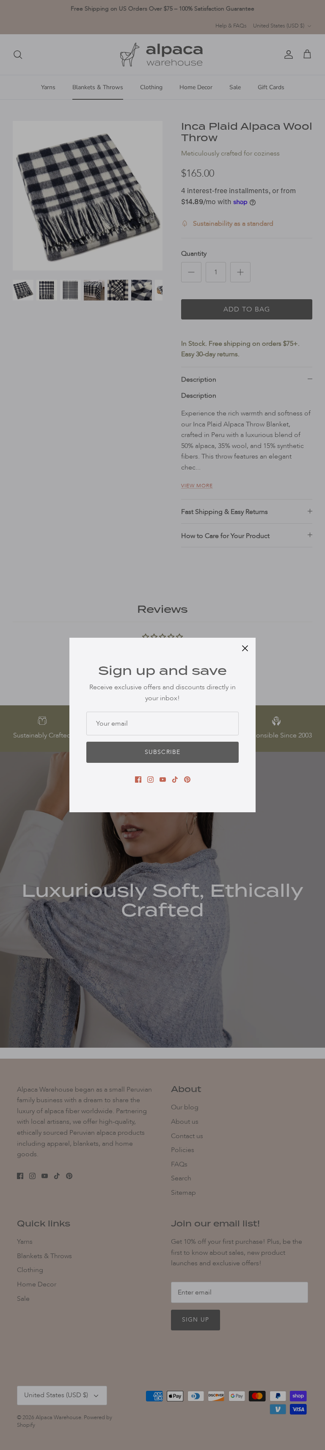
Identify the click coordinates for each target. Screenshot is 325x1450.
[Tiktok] (175, 779)
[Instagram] (150, 779)
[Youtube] (163, 779)
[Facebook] (138, 779)
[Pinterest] (187, 779)
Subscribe (162, 752)
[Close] (245, 648)
